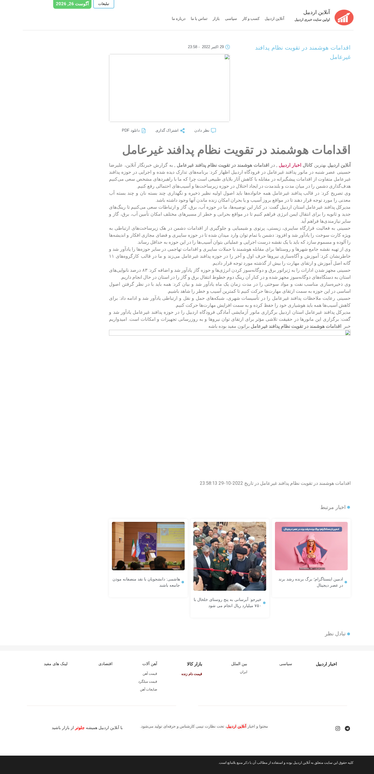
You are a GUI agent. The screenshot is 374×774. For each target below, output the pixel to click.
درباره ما (179, 18)
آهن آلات (149, 663)
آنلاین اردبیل (274, 18)
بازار (216, 18)
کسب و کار (250, 18)
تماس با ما (199, 18)
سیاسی (231, 18)
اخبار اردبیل (290, 165)
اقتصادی (105, 663)
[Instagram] (337, 728)
